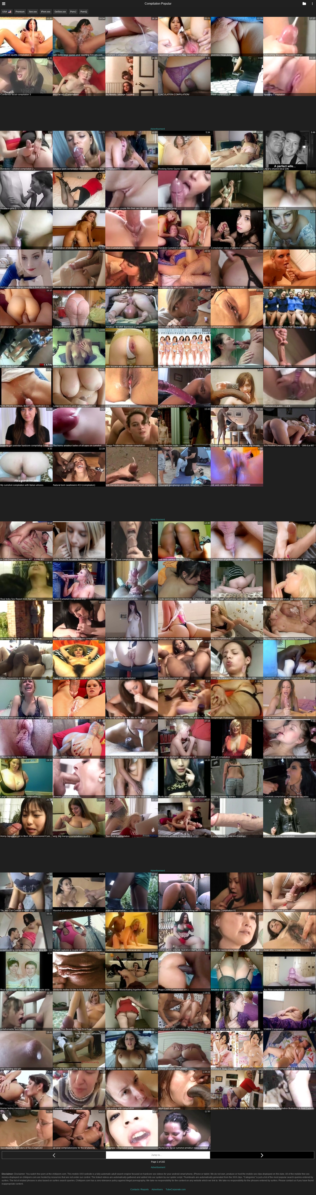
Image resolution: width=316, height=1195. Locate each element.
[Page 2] (262, 1155)
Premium (20, 11)
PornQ (83, 11)
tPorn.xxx (45, 11)
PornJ (73, 11)
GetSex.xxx (60, 11)
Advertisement (158, 129)
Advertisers (157, 1189)
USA (4, 11)
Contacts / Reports (139, 1189)
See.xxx (33, 11)
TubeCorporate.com (176, 1189)
